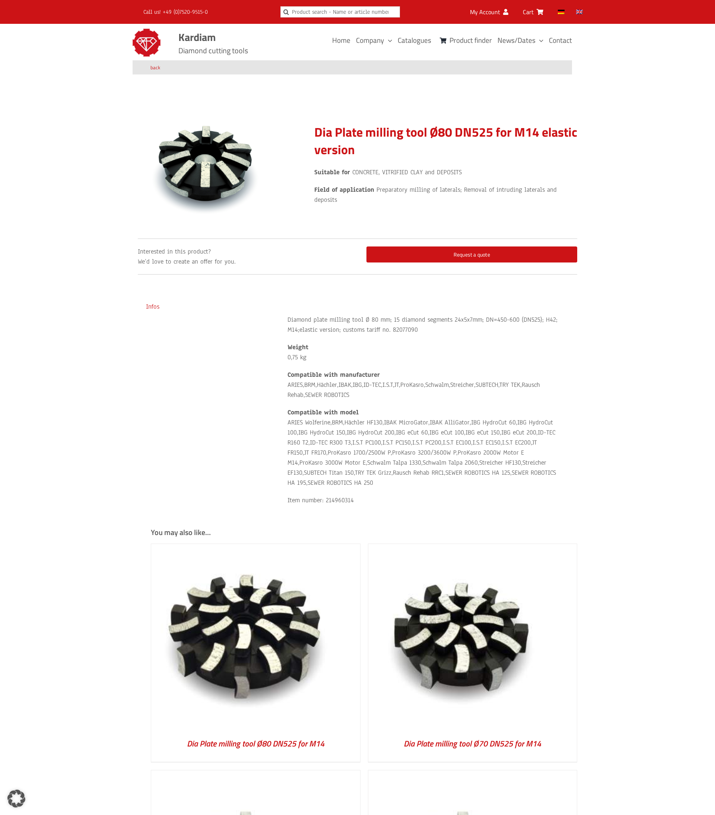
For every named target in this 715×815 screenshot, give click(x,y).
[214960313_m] (205, 163)
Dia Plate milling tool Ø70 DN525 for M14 (472, 743)
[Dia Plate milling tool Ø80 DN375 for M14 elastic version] (244, 775)
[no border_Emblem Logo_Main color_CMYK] (147, 32)
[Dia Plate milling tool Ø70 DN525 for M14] (461, 549)
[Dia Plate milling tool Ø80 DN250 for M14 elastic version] (461, 775)
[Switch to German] (561, 12)
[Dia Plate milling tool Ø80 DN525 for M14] (244, 549)
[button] (16, 798)
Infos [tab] (152, 306)
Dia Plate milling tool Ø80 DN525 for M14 (255, 743)
